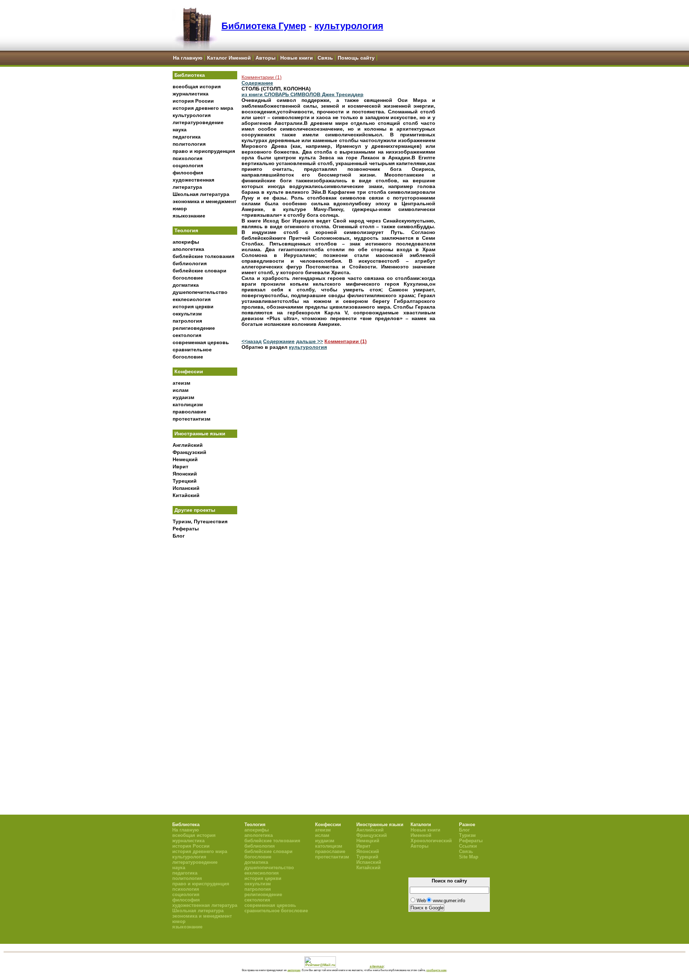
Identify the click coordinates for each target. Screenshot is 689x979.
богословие (188, 278)
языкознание (189, 216)
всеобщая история (197, 86)
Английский (188, 445)
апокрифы (186, 242)
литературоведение (198, 122)
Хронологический (431, 840)
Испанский (186, 488)
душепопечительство (200, 292)
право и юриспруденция (204, 151)
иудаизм (183, 397)
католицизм (188, 404)
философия (188, 172)
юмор (180, 208)
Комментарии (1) (262, 77)
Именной (421, 835)
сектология (187, 335)
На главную (187, 58)
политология (189, 144)
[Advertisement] (205, 660)
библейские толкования (203, 256)
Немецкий (185, 459)
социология (188, 165)
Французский (189, 452)
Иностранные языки (199, 433)
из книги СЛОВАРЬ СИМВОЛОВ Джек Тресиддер (303, 94)
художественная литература (204, 905)
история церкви (193, 306)
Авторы (266, 58)
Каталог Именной (229, 58)
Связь (325, 58)
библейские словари (199, 270)
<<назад (252, 341)
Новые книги (296, 58)
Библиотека (189, 75)
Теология (186, 230)
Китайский (186, 495)
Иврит (180, 466)
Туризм (467, 835)
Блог (179, 536)
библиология (190, 263)
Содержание (257, 83)
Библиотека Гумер (263, 25)
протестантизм (191, 419)
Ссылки (468, 846)
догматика (186, 285)
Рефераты (186, 528)
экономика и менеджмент (204, 201)
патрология (187, 321)
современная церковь (201, 342)
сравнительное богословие (276, 910)
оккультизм (187, 314)
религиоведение (194, 328)
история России (193, 101)
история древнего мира (203, 108)
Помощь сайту (356, 58)
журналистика (190, 94)
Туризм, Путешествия (200, 521)
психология (187, 158)
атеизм (181, 383)
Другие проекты (194, 510)
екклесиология (192, 299)
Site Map (468, 856)
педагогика (187, 137)
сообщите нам (436, 970)
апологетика (188, 249)
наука (180, 129)
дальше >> (309, 341)
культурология (348, 25)
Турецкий (185, 481)
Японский (185, 474)
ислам (180, 390)
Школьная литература (201, 194)
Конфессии (188, 371)
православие (189, 411)
